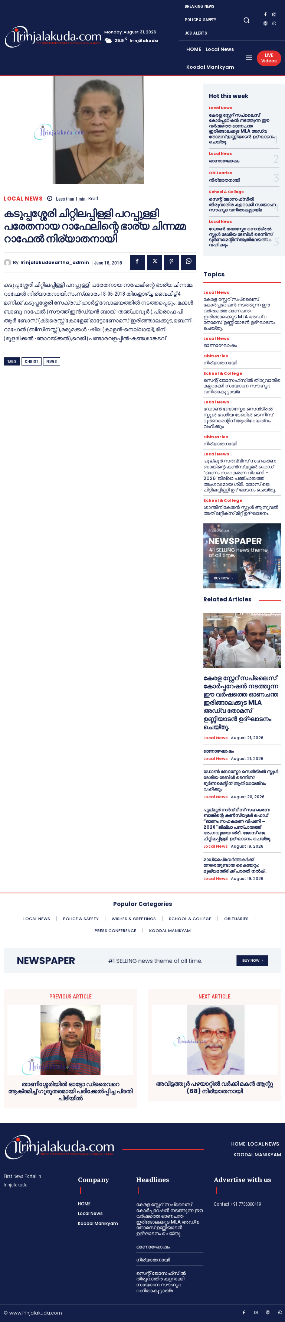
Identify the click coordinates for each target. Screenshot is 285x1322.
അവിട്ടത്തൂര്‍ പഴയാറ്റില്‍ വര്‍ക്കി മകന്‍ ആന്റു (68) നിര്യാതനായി (214, 1087)
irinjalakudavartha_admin (54, 262)
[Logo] (33, 37)
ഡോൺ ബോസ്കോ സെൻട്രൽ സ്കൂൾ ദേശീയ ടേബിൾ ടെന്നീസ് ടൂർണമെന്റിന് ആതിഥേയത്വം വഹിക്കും (240, 236)
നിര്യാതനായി (224, 180)
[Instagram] (274, 15)
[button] (247, 20)
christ (31, 362)
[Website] (265, 24)
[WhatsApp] (274, 24)
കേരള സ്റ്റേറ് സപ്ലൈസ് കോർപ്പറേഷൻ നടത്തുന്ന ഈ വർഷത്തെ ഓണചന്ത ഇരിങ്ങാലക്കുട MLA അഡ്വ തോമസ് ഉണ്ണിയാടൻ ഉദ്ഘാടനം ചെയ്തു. (242, 128)
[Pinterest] (171, 262)
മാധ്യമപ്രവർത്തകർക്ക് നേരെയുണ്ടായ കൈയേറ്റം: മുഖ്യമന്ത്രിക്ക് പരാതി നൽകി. (235, 865)
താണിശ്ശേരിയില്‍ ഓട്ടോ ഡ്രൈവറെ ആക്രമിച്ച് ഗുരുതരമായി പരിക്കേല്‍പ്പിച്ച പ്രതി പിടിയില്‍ (70, 1091)
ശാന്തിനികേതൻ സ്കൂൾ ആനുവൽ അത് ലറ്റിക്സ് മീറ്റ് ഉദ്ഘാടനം (240, 510)
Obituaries (220, 173)
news (51, 362)
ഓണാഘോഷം (224, 160)
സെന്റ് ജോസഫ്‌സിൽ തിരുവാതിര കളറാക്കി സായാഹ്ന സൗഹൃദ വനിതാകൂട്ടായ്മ (242, 204)
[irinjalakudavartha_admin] (8, 262)
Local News (23, 198)
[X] (154, 262)
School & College (226, 192)
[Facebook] (265, 15)
